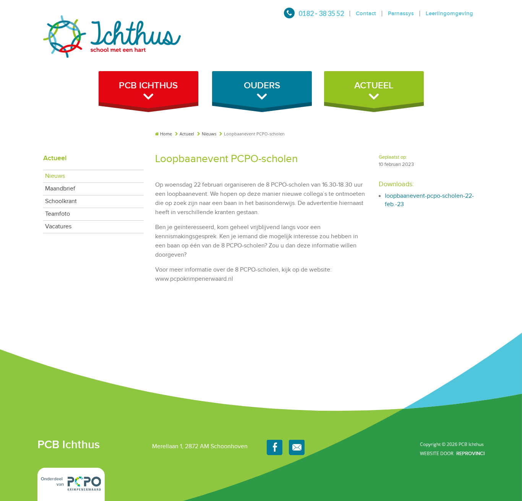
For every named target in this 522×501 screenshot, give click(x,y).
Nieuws (209, 134)
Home (166, 134)
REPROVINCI (470, 453)
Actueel (187, 134)
